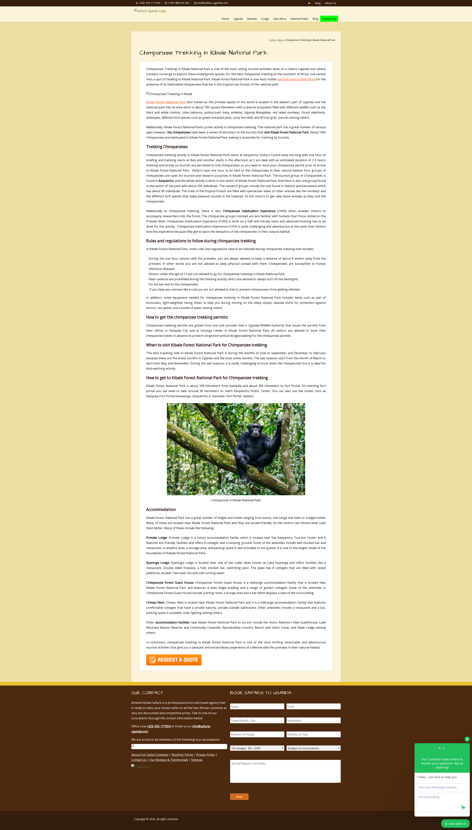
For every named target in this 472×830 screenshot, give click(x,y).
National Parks (299, 18)
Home (225, 18)
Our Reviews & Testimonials (169, 760)
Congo (265, 18)
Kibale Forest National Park (165, 102)
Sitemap (196, 760)
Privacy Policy (205, 755)
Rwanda (252, 18)
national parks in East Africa (296, 79)
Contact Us (329, 18)
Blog (317, 3)
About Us (330, 3)
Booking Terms (182, 755)
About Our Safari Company (150, 755)
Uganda (238, 18)
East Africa (279, 18)
